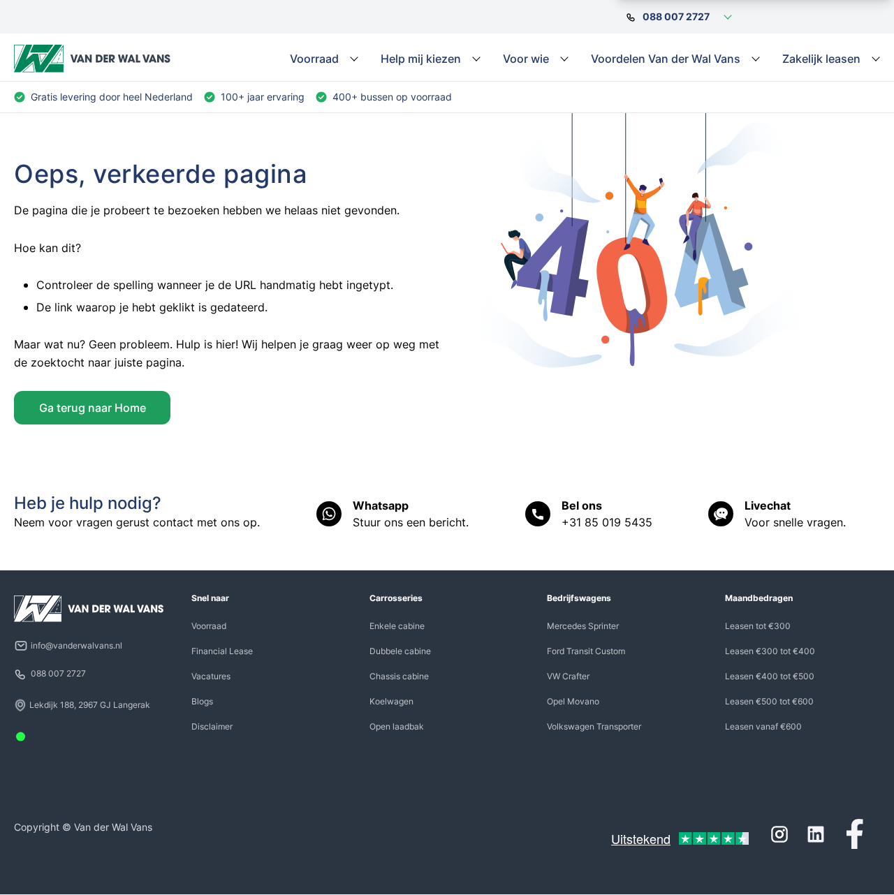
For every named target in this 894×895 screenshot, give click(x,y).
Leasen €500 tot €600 (769, 701)
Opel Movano (573, 701)
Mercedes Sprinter (583, 626)
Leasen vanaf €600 (763, 726)
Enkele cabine (397, 626)
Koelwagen (391, 701)
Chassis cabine (399, 676)
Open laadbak (396, 726)
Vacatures (210, 676)
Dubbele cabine (400, 651)
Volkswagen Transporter (594, 726)
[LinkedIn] (816, 834)
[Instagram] (779, 834)
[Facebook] (855, 834)
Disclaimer (212, 726)
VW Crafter (568, 676)
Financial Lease (222, 651)
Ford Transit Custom (586, 651)
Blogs (202, 701)
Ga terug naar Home (92, 407)
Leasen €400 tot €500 (769, 676)
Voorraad (208, 626)
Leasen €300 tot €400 (770, 651)
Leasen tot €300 (758, 626)
